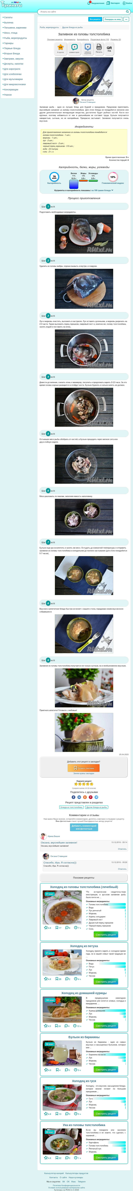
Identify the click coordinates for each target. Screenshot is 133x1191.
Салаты (8, 17)
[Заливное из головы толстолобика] (84, 76)
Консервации (11, 89)
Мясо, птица (10, 32)
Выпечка (8, 22)
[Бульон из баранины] (62, 1053)
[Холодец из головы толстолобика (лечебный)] (62, 907)
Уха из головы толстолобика (84, 1125)
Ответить (122, 848)
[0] (89, 50)
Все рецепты (95, 19)
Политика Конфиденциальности (66, 1185)
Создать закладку (86, 768)
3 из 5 (84, 784)
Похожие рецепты (55, 39)
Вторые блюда (12, 53)
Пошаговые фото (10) (100, 39)
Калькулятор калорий (54, 1173)
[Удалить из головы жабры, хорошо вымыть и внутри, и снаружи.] (84, 289)
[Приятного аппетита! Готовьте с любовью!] (84, 732)
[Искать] (127, 12)
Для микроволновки (15, 84)
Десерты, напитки (13, 63)
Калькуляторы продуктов (76, 1173)
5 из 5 (92, 784)
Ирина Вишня (54, 836)
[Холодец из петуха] (62, 962)
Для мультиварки (13, 79)
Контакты (53, 1177)
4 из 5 (88, 784)
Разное (8, 94)
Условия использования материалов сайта (66, 1187)
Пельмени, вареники (15, 27)
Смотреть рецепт (106, 934)
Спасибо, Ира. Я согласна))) (60, 862)
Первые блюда (12, 48)
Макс (73, 1181)
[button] (99, 51)
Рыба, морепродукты (15, 37)
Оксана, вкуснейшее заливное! (59, 842)
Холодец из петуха (84, 946)
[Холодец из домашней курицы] (62, 1009)
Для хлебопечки (12, 74)
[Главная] (11, 4)
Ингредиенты (69, 39)
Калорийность (83, 39)
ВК (63, 1181)
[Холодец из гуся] (62, 1097)
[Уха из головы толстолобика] (62, 1141)
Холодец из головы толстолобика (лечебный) (84, 887)
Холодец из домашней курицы (84, 993)
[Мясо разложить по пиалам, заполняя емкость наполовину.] (84, 517)
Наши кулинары (76, 1177)
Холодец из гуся (84, 1081)
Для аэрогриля (12, 68)
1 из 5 (76, 784)
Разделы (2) (116, 39)
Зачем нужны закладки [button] (83, 773)
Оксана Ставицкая (58, 856)
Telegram (82, 1181)
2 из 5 (80, 784)
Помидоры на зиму (113, 19)
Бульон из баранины (84, 1037)
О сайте (63, 1177)
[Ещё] (126, 19)
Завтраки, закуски (13, 58)
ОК (68, 1181)
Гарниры (8, 43)
